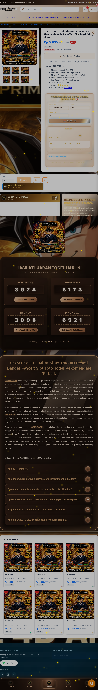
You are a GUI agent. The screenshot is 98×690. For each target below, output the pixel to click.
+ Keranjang (24, 180)
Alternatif (68, 686)
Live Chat (87, 686)
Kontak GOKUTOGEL (60, 659)
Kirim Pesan (10, 663)
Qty (3, 177)
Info (55, 198)
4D (58, 17)
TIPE (72, 104)
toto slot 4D (10, 414)
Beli (37, 180)
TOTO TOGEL (72, 2)
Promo (81, 2)
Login (29, 686)
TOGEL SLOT (79, 17)
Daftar (88, 2)
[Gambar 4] (6, 80)
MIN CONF (53, 112)
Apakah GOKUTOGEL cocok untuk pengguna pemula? (37, 520)
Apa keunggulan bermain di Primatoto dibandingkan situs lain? (42, 479)
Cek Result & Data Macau (72, 330)
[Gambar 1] (6, 70)
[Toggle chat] (91, 683)
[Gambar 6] (25, 80)
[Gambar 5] (15, 80)
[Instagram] (8, 674)
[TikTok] (14, 674)
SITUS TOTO (44, 24)
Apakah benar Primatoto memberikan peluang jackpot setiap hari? (44, 499)
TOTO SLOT (50, 17)
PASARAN (53, 104)
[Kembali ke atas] (92, 677)
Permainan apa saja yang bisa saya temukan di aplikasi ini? (40, 489)
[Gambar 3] (25, 70)
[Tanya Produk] (45, 180)
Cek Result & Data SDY (25, 330)
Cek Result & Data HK (25, 300)
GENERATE (69, 121)
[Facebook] (2, 674)
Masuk (95, 2)
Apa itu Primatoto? (18, 469)
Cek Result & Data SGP (72, 300)
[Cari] (23, 9)
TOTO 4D (27, 17)
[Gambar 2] (15, 70)
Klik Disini (68, 87)
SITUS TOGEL (38, 17)
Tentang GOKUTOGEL (61, 655)
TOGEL (88, 17)
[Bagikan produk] (92, 32)
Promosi (11, 686)
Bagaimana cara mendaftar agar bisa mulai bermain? (36, 509)
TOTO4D (18, 17)
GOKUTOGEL (66, 17)
